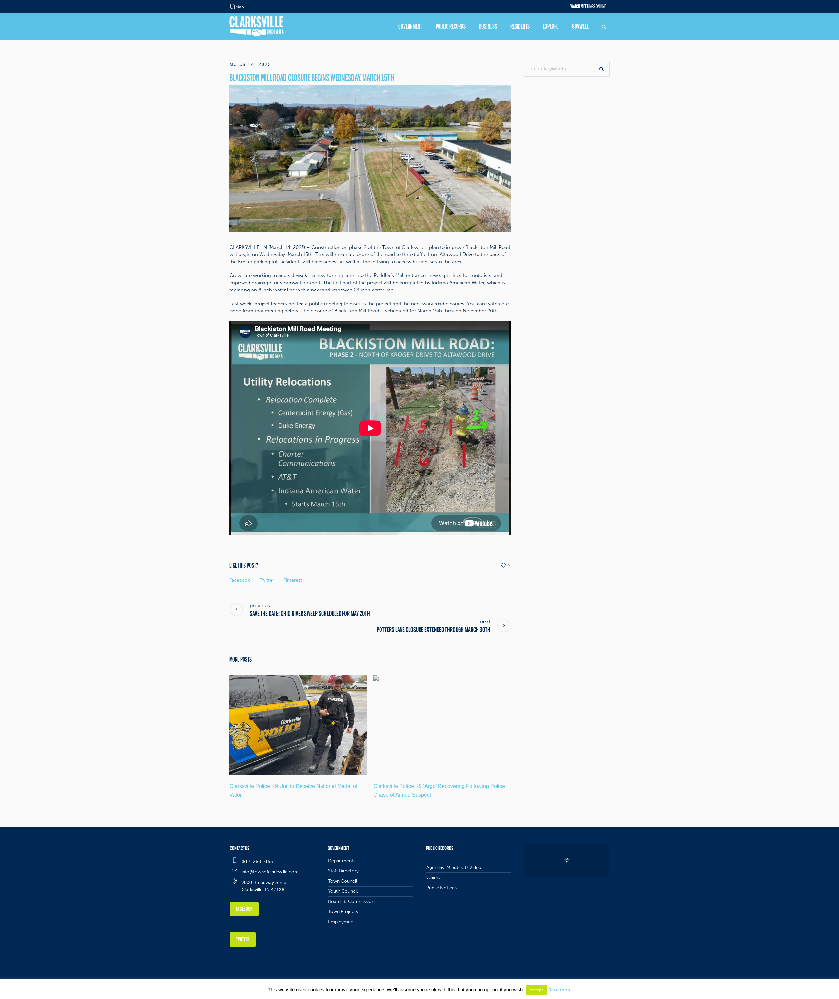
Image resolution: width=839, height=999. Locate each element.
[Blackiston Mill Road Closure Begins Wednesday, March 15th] (370, 158)
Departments (341, 861)
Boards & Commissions (352, 901)
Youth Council (343, 891)
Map (239, 6)
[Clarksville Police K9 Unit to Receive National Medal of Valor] (442, 725)
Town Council (342, 881)
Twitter (267, 580)
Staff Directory (343, 871)
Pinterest (292, 580)
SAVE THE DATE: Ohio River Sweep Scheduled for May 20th (310, 613)
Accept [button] (536, 990)
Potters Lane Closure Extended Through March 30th (433, 629)
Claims (433, 877)
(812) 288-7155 (257, 861)
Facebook (239, 580)
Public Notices (441, 887)
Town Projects (343, 911)
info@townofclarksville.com (270, 872)
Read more (560, 990)
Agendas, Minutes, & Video (453, 867)
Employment (341, 922)
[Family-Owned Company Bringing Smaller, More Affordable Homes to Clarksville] (298, 725)
